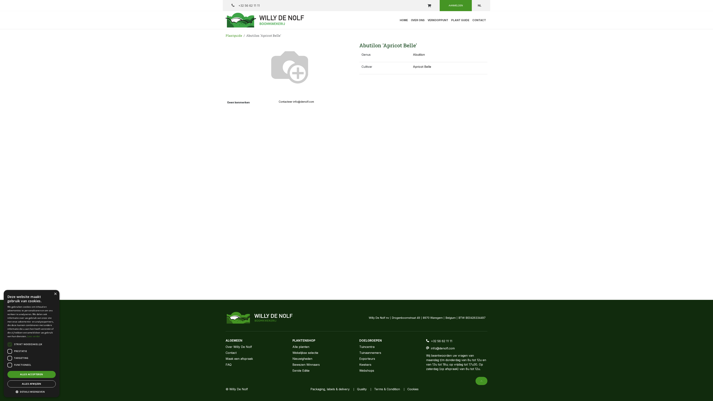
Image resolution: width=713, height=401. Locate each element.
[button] (481, 381)
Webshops (366, 370)
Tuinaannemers (370, 353)
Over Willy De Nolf (239, 347)
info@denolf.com (443, 348)
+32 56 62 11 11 (248, 5)
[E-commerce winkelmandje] (429, 5)
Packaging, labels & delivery (330, 389)
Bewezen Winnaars (306, 364)
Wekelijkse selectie (305, 353)
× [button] (55, 294)
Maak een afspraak (239, 359)
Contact (231, 353)
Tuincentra (367, 347)
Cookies (413, 389)
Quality (362, 389)
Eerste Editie (301, 370)
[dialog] (31, 343)
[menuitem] (403, 20)
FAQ (229, 364)
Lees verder (33, 336)
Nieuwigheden (302, 359)
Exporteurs (367, 359)
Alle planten (300, 347)
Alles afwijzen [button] (31, 383)
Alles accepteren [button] (31, 374)
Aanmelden (456, 5)
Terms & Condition (387, 389)
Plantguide (234, 36)
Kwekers (365, 364)
